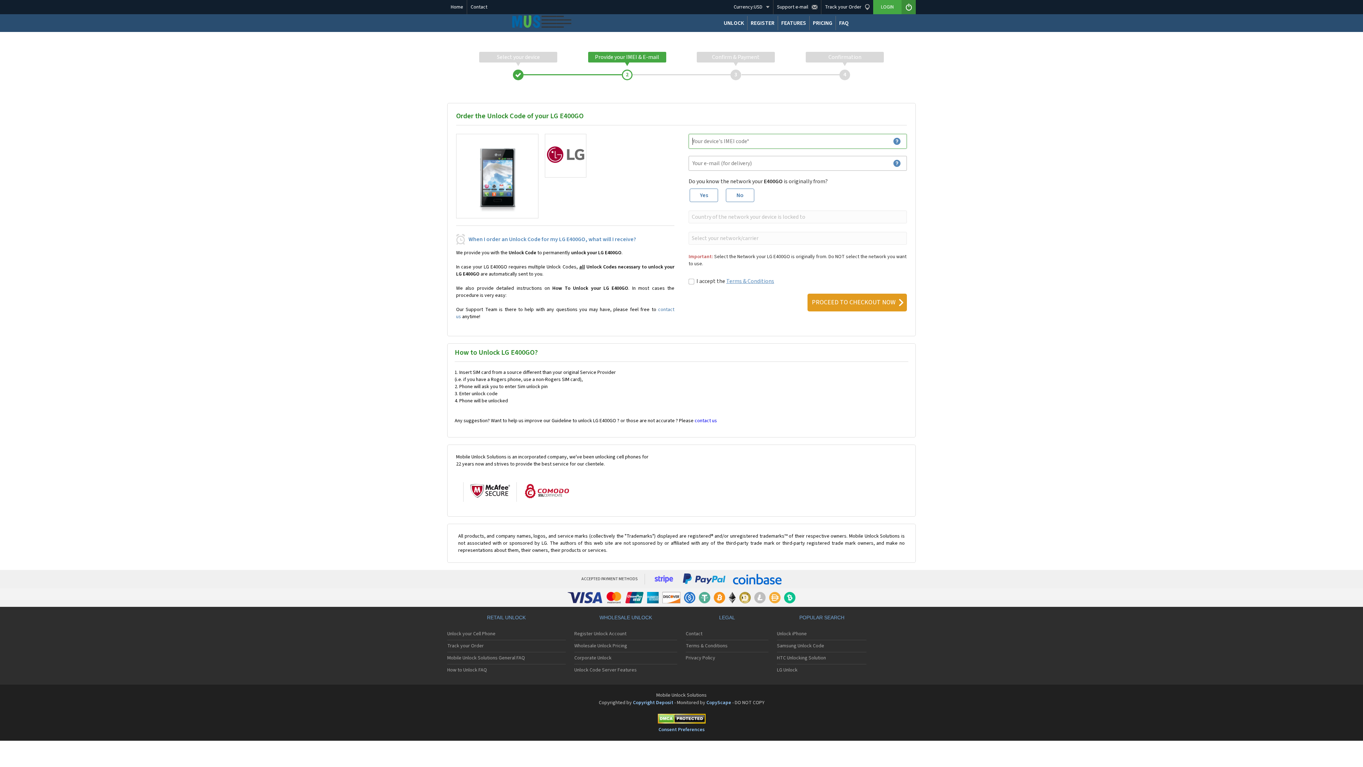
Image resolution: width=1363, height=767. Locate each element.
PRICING (822, 23)
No (740, 195)
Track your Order (465, 645)
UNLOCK (734, 23)
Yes (704, 195)
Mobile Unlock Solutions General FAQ (486, 658)
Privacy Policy (700, 658)
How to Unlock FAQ (467, 670)
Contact (479, 7)
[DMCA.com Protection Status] (681, 720)
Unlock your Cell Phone (471, 633)
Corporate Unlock (593, 658)
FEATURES (793, 23)
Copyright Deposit (653, 702)
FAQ (844, 23)
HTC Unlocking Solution (801, 658)
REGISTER (762, 23)
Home (457, 7)
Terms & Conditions (750, 281)
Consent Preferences (681, 729)
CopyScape (718, 702)
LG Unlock (787, 670)
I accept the (735, 281)
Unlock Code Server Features (605, 670)
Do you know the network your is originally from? (758, 181)
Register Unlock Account (600, 633)
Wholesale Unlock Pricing (600, 645)
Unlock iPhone (792, 633)
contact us (706, 420)
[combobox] (797, 217)
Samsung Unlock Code (800, 645)
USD (748, 7)
